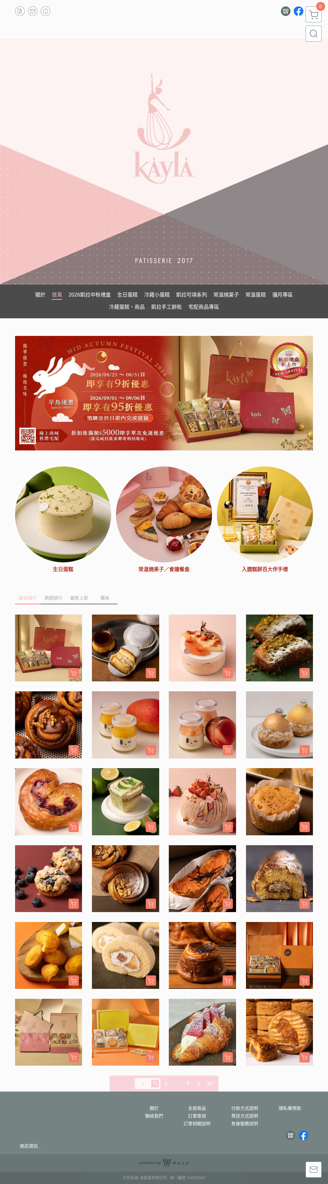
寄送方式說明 (244, 1116)
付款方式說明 (244, 1108)
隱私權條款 (290, 1108)
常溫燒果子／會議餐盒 (164, 569)
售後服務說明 (244, 1123)
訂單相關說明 (197, 1123)
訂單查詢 (197, 1116)
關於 (154, 1108)
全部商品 (197, 1108)
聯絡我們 (154, 1116)
